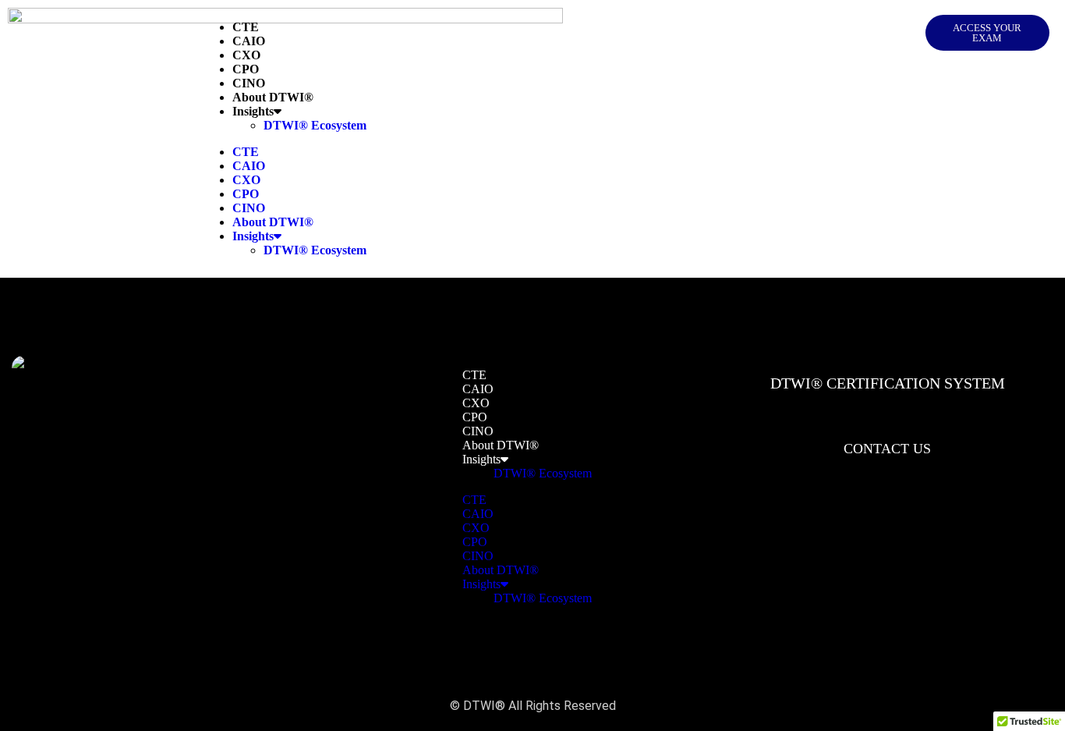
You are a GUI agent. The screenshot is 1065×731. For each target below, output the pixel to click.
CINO (248, 83)
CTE (245, 27)
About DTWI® (272, 97)
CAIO (248, 41)
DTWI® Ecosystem (315, 125)
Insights (253, 111)
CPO (245, 69)
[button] (987, 33)
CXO (246, 55)
